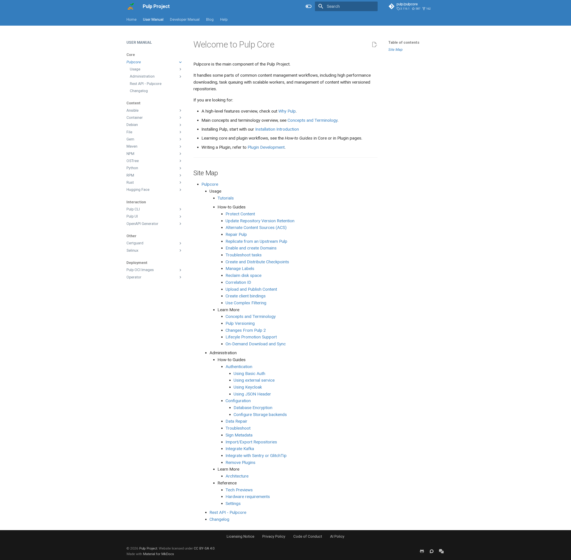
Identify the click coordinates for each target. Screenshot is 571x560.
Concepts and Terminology (312, 120)
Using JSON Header (252, 394)
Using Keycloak (248, 387)
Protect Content (240, 213)
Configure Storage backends (260, 414)
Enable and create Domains (251, 248)
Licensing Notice (240, 536)
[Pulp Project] (130, 6)
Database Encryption (253, 407)
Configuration (238, 400)
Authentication (239, 366)
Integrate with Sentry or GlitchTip (256, 455)
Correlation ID (238, 282)
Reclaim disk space (243, 275)
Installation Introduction (277, 129)
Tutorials (225, 198)
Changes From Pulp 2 (246, 330)
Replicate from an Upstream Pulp (256, 241)
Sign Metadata (239, 435)
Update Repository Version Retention (260, 220)
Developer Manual (185, 19)
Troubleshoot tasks (244, 254)
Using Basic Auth (249, 373)
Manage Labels (240, 268)
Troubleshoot (238, 428)
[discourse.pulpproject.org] (431, 551)
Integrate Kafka (240, 448)
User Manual (153, 19)
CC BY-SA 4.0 (204, 548)
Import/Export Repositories (251, 442)
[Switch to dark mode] (308, 6)
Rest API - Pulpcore (227, 512)
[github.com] (422, 551)
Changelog (219, 519)
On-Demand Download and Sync (256, 343)
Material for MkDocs (158, 554)
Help (223, 19)
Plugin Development (266, 147)
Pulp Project (148, 548)
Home (131, 19)
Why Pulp (287, 111)
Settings (233, 503)
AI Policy (337, 536)
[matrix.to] (441, 551)
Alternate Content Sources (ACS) (256, 227)
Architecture (237, 476)
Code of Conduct (307, 536)
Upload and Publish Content (251, 289)
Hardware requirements (248, 496)
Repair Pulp (236, 234)
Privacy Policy (273, 536)
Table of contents (403, 42)
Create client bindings (246, 296)
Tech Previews (239, 489)
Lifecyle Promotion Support (251, 337)
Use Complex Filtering (246, 302)
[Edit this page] (374, 44)
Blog (210, 19)
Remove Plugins (240, 462)
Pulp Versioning (240, 323)
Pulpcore (209, 184)
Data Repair (236, 421)
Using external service (254, 380)
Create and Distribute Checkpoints (257, 261)
